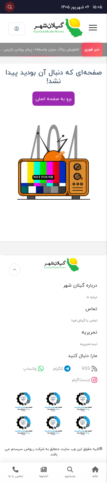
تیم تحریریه (88, 344)
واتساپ (30, 368)
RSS (86, 368)
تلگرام (58, 368)
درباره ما (91, 297)
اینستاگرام (81, 379)
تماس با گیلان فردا (84, 320)
